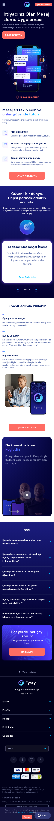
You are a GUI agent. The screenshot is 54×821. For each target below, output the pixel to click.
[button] (18, 289)
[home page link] (27, 4)
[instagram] (31, 760)
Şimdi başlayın (27, 427)
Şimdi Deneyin (13, 35)
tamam (27, 817)
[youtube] (40, 760)
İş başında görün (29, 96)
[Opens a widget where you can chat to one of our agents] (42, 815)
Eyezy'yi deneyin (27, 176)
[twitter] (13, 760)
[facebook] (22, 760)
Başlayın (27, 652)
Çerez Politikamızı (25, 812)
